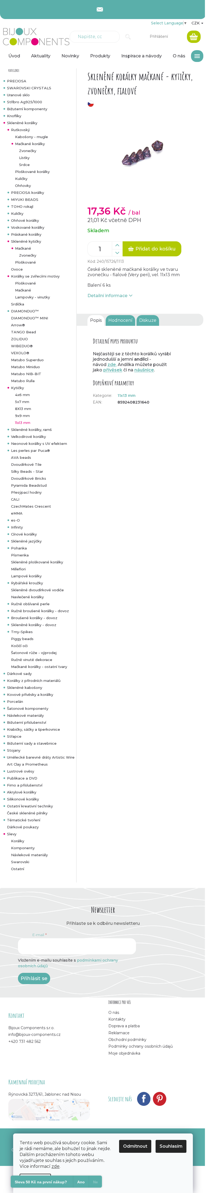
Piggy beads (22, 639)
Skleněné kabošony (24, 687)
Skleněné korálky (22, 123)
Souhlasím (171, 1146)
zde (56, 1166)
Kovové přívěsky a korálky (30, 694)
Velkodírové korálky (28, 436)
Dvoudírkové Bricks (28, 478)
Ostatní (17, 869)
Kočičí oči (19, 646)
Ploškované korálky (32, 171)
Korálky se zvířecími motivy (35, 276)
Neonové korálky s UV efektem (39, 443)
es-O (15, 520)
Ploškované (25, 262)
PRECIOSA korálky (27, 192)
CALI (15, 499)
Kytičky (17, 388)
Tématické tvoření (23, 820)
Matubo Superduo (27, 360)
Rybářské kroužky (27, 583)
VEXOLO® (20, 353)
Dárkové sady (19, 673)
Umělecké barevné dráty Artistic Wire (41, 757)
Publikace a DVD (22, 778)
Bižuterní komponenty (27, 109)
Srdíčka (17, 304)
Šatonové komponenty (27, 708)
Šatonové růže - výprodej (34, 653)
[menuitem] (14, 56)
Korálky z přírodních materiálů (34, 680)
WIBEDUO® (22, 346)
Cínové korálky (24, 534)
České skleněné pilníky (27, 813)
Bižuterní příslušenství (26, 722)
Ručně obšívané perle (30, 604)
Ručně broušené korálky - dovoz (40, 611)
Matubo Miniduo (25, 367)
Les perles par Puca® (30, 450)
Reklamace (119, 1033)
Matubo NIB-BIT (26, 374)
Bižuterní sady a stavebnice (32, 743)
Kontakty (117, 1019)
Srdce (24, 164)
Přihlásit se (34, 978)
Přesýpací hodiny (26, 492)
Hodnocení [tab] (120, 320)
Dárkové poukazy (23, 827)
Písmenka (20, 555)
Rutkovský (20, 130)
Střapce (14, 736)
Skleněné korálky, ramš (31, 429)
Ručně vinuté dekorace (31, 660)
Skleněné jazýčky (26, 541)
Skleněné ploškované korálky (37, 562)
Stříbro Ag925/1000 (24, 102)
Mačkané (23, 248)
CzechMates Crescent (31, 506)
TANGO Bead (23, 332)
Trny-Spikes (22, 632)
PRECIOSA (16, 81)
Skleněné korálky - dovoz (33, 625)
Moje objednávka (124, 1053)
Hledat (128, 37)
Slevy (11, 834)
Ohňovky (23, 185)
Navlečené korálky (27, 597)
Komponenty (23, 848)
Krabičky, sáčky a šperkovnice (33, 729)
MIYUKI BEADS (24, 199)
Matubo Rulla (23, 381)
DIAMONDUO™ (25, 311)
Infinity (17, 527)
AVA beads (21, 457)
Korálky (17, 841)
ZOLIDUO (19, 339)
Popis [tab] (96, 320)
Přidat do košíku (155, 249)
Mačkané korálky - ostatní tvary (39, 666)
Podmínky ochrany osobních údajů (140, 1046)
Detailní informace (107, 295)
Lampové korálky (26, 576)
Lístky (24, 158)
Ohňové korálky (25, 220)
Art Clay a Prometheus (27, 764)
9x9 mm (22, 415)
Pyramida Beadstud (29, 485)
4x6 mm (22, 395)
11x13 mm (22, 422)
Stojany (13, 750)
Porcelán (15, 701)
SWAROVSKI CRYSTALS (29, 88)
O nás (113, 1012)
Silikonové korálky (23, 799)
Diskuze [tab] (147, 320)
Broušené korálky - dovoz (34, 618)
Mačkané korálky (30, 144)
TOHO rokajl (22, 206)
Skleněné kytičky (26, 241)
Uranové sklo (18, 95)
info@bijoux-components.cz (34, 1034)
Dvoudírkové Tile (26, 464)
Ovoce (17, 269)
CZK (196, 23)
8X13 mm (23, 409)
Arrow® (18, 325)
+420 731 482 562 (24, 1041)
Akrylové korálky (21, 792)
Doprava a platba (124, 1026)
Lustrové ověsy (20, 771)
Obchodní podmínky (127, 1039)
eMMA (17, 513)
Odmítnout (135, 1146)
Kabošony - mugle (31, 137)
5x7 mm (22, 402)
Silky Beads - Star (27, 471)
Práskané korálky (26, 234)
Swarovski (20, 862)
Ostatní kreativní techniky (30, 806)
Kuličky (21, 178)
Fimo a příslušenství (24, 785)
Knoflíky (14, 116)
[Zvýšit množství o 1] (117, 245)
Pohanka (19, 548)
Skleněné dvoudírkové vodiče (37, 590)
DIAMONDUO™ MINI (29, 318)
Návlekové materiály (25, 715)
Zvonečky (27, 151)
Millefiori (18, 569)
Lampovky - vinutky (32, 297)
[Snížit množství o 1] (117, 253)
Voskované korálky (27, 227)
